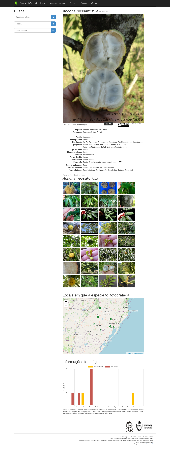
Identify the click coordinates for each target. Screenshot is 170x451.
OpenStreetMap (138, 353)
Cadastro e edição (57, 3)
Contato (83, 3)
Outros (72, 3)
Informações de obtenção (76, 124)
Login (95, 3)
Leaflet (129, 353)
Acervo (42, 3)
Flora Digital (27, 3)
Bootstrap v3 (149, 444)
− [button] (66, 305)
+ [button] (66, 301)
